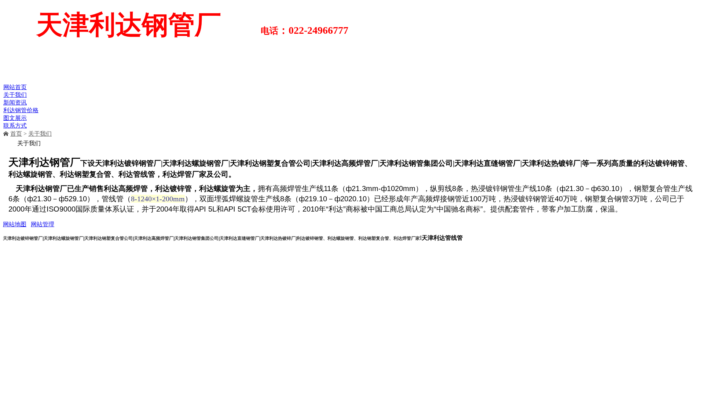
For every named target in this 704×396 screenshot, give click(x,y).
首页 (16, 134)
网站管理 (42, 224)
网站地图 (14, 224)
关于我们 (40, 134)
